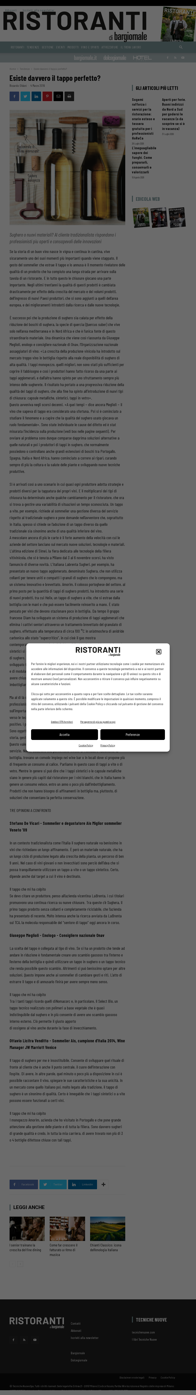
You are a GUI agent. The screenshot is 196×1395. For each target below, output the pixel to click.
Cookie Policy (86, 745)
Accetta (65, 734)
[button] (158, 651)
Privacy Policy (107, 745)
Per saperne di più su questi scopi (97, 721)
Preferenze (133, 734)
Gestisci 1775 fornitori (62, 721)
